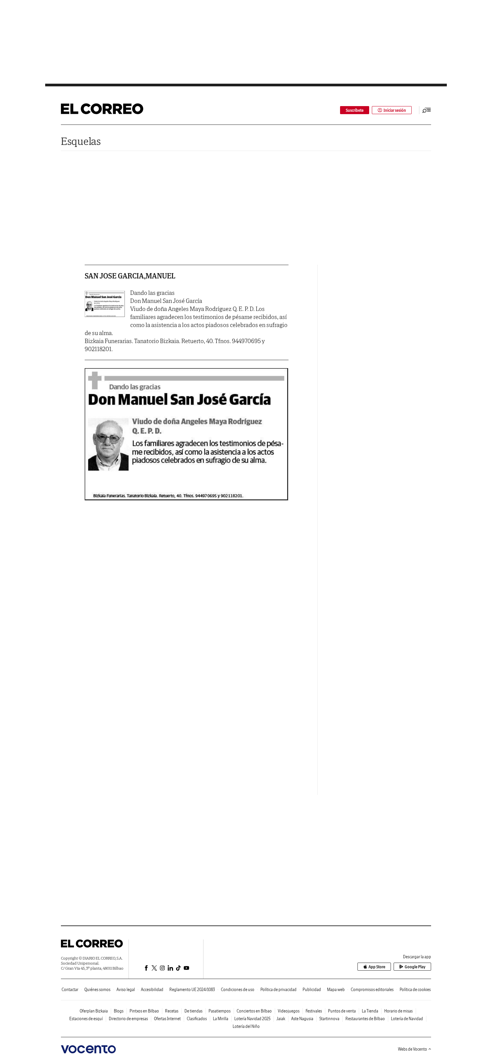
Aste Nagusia (302, 1018)
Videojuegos (289, 1010)
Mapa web (336, 989)
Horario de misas (398, 1010)
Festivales (314, 1010)
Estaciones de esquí (86, 1018)
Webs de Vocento (412, 1049)
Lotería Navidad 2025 (252, 1018)
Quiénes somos (97, 989)
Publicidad (312, 989)
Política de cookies (415, 989)
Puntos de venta (342, 1010)
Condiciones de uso (237, 989)
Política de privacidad (278, 989)
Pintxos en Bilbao (144, 1010)
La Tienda (370, 1010)
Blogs (119, 1010)
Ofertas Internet (167, 1018)
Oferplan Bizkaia (94, 1010)
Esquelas (81, 141)
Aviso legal (125, 989)
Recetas (171, 1010)
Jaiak (280, 1018)
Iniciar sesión (395, 110)
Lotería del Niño (246, 1026)
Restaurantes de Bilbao (365, 1018)
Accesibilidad (152, 989)
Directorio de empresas (128, 1018)
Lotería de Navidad (407, 1018)
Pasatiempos (220, 1010)
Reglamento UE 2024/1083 (192, 989)
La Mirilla (220, 1018)
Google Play (415, 966)
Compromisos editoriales (372, 989)
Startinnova (329, 1018)
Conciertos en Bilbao (254, 1010)
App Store (376, 966)
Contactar (70, 989)
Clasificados (197, 1018)
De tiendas (193, 1010)
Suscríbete (354, 110)
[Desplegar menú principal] (426, 110)
